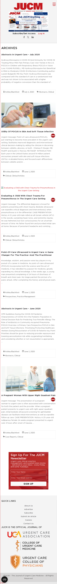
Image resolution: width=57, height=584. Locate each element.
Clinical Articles (18, 176)
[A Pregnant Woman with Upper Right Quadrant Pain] (28, 367)
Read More (6, 87)
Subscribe (28, 513)
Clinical (51, 92)
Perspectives (10, 296)
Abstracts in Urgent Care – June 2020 (21, 308)
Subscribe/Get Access (24, 34)
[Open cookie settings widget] (4, 579)
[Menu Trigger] (54, 4)
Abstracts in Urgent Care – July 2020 (20, 54)
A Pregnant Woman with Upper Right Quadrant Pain (28, 395)
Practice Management (26, 296)
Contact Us (28, 523)
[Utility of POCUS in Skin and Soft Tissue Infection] (28, 104)
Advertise (28, 509)
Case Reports (11, 437)
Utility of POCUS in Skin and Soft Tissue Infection (27, 131)
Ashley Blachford (12, 92)
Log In (41, 34)
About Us (28, 506)
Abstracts (43, 92)
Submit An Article (28, 516)
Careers (28, 520)
